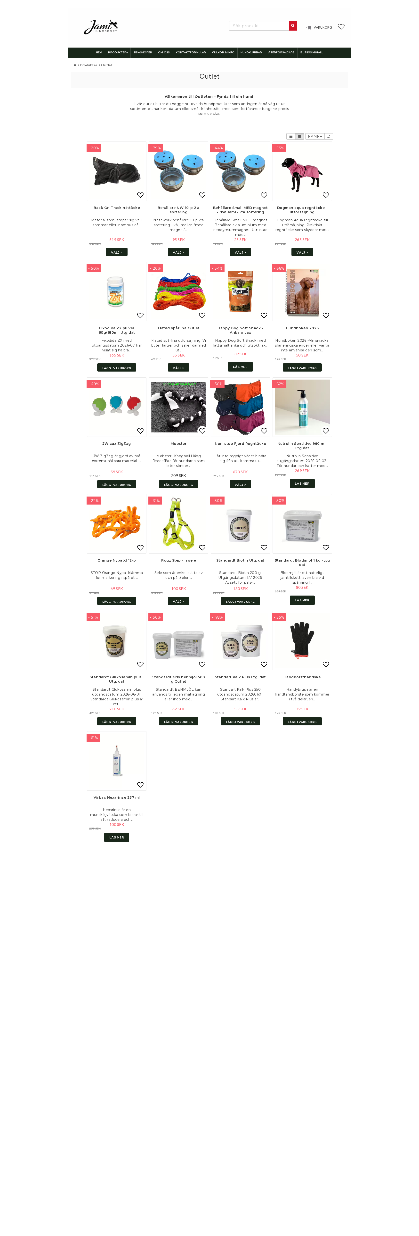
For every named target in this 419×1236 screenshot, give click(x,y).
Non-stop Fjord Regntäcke (240, 443)
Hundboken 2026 (302, 328)
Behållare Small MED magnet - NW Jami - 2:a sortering (240, 210)
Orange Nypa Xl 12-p (116, 560)
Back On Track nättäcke (117, 208)
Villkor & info (223, 52)
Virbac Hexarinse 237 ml (117, 797)
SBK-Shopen (143, 52)
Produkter (117, 52)
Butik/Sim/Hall (311, 52)
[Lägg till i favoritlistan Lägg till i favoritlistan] (116, 171)
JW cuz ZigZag (117, 443)
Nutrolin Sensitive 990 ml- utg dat (302, 445)
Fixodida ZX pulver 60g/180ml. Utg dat (117, 330)
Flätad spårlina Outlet (179, 328)
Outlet (107, 65)
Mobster (179, 443)
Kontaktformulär (191, 52)
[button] (341, 27)
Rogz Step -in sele (178, 560)
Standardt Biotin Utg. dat (240, 560)
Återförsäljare (281, 52)
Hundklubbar (251, 52)
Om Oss (164, 52)
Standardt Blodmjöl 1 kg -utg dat (302, 562)
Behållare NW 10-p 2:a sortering (179, 210)
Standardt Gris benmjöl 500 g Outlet (178, 679)
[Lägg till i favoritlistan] (178, 171)
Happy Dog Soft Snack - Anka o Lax (240, 330)
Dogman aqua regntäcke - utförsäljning (302, 210)
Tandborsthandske (302, 677)
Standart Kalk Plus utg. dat (240, 677)
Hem (99, 52)
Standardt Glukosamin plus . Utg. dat (117, 679)
